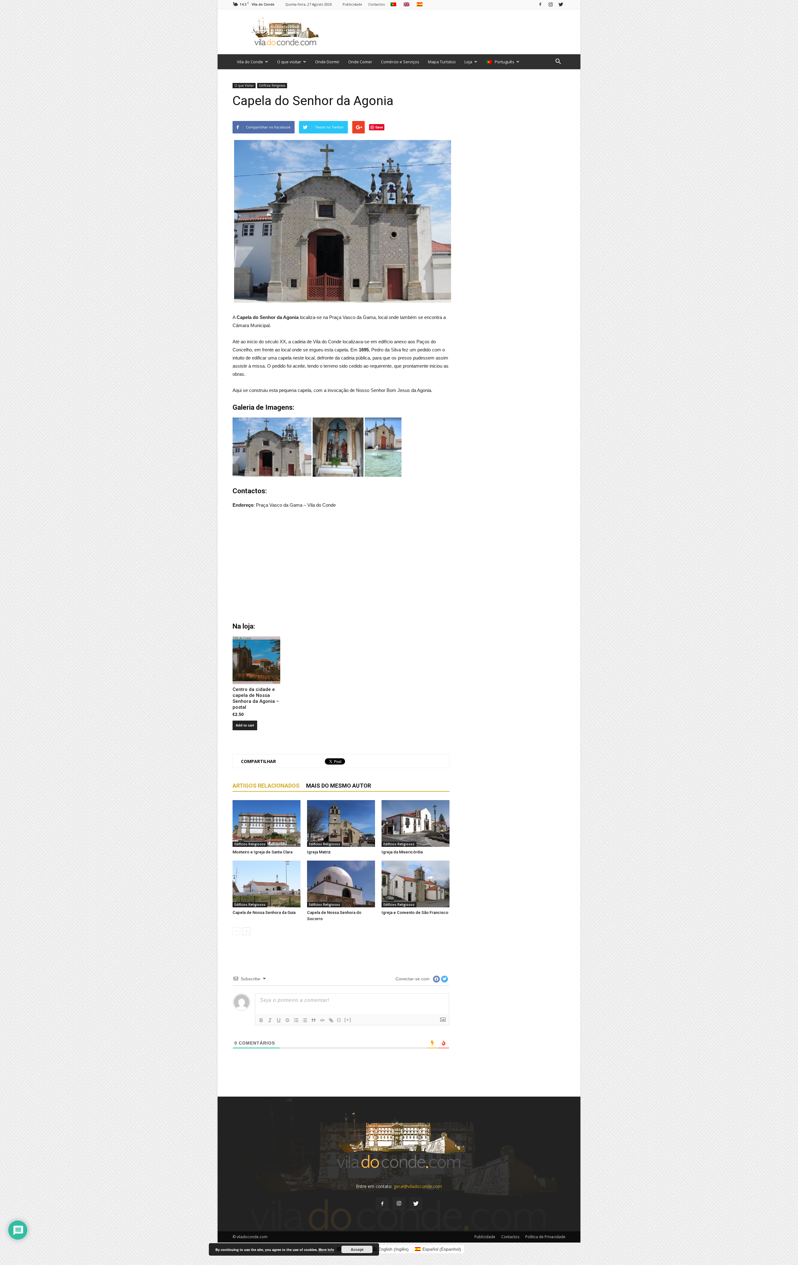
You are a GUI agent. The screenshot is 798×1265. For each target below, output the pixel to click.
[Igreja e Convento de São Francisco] (415, 884)
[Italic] (270, 1020)
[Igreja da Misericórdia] (415, 823)
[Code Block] (322, 1020)
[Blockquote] (313, 1020)
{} (339, 1019)
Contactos (376, 4)
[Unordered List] (304, 1020)
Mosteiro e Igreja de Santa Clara (262, 852)
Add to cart (245, 725)
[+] (347, 1019)
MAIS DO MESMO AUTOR (338, 785)
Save (379, 127)
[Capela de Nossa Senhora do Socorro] (341, 884)
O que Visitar (244, 85)
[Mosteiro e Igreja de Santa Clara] (266, 823)
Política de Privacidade (545, 1236)
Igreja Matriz (319, 852)
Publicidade (352, 4)
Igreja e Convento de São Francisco (415, 912)
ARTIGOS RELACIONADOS (266, 785)
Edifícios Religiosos (272, 85)
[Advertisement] (452, 31)
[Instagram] (550, 4)
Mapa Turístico (442, 62)
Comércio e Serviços (400, 62)
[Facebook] (540, 4)
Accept (357, 1249)
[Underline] (278, 1020)
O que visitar (289, 62)
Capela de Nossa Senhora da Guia (264, 912)
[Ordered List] (296, 1020)
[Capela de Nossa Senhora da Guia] (266, 884)
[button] (557, 61)
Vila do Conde (250, 62)
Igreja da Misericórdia (402, 852)
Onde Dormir (327, 62)
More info (326, 1249)
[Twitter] (560, 4)
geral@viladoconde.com (418, 1186)
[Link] (331, 1020)
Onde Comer (360, 62)
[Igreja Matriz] (341, 823)
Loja (468, 62)
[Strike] (287, 1020)
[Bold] (261, 1020)
